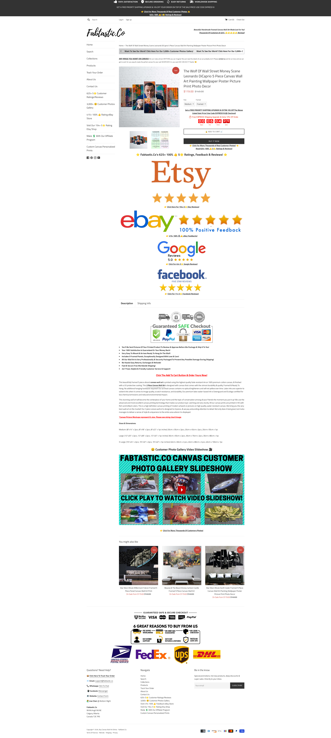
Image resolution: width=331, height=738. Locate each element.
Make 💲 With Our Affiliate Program (100, 137)
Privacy (115, 732)
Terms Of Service (92, 732)
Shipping (108, 732)
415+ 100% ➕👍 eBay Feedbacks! (183, 235)
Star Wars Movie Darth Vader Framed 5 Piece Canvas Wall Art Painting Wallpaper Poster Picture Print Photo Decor (224, 591)
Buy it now (214, 141)
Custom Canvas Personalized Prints (101, 148)
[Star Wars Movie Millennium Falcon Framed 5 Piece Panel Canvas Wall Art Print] (138, 565)
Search (90, 51)
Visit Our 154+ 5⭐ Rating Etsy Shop (99, 127)
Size (185, 100)
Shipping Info (144, 303)
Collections (92, 58)
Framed (198, 100)
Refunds (101, 732)
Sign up (128, 19)
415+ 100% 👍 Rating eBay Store (100, 116)
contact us (222, 59)
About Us (91, 79)
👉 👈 (214, 145)
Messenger (103, 690)
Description (127, 303)
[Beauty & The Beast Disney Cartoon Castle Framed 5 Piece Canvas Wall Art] (181, 565)
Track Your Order (95, 72)
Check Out (240, 19)
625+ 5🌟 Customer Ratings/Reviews (97, 95)
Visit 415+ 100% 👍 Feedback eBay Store (157, 703)
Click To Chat (104, 685)
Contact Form (102, 695)
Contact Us (92, 86)
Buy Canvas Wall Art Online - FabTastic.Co (112, 729)
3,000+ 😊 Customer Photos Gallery (101, 106)
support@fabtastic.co (104, 680)
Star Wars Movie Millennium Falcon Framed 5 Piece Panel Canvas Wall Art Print (138, 589)
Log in (121, 19)
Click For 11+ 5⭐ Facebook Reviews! (183, 293)
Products (91, 65)
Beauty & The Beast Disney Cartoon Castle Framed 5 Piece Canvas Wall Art (181, 589)
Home (90, 44)
